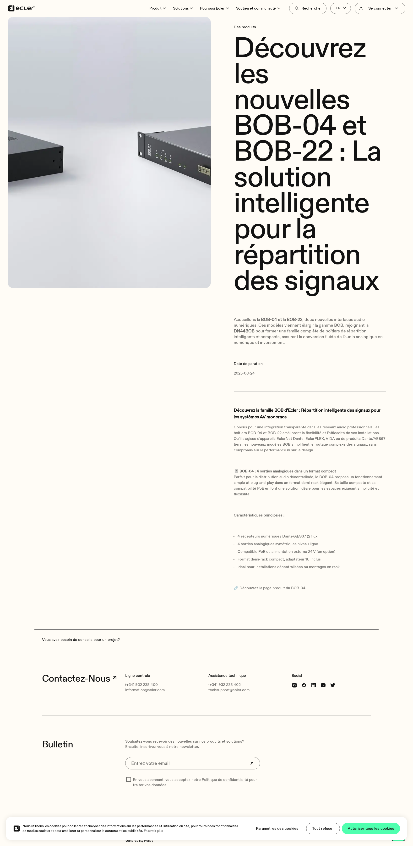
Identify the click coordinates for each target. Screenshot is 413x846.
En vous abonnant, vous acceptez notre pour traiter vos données (195, 782)
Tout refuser (323, 828)
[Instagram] (294, 685)
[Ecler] (21, 8)
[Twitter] (333, 685)
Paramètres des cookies (277, 828)
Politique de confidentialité (225, 779)
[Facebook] (304, 685)
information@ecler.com (145, 690)
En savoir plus (153, 831)
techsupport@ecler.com (229, 690)
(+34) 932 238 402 (224, 684)
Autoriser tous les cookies (371, 828)
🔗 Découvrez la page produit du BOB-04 (269, 588)
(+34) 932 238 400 (141, 684)
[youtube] (323, 685)
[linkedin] (313, 685)
